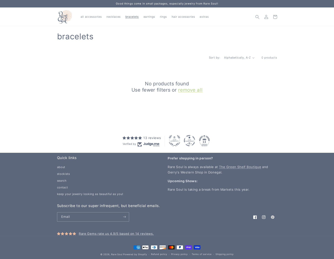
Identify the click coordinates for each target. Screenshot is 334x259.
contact (62, 187)
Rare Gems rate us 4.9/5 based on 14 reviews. (116, 234)
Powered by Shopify (135, 254)
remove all (190, 90)
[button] (257, 17)
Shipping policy (225, 254)
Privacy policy (179, 254)
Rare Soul (116, 254)
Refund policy (159, 254)
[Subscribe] (124, 217)
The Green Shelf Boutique (240, 167)
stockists (63, 174)
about (61, 167)
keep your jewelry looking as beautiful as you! (90, 194)
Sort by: (214, 57)
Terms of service (202, 254)
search (62, 180)
